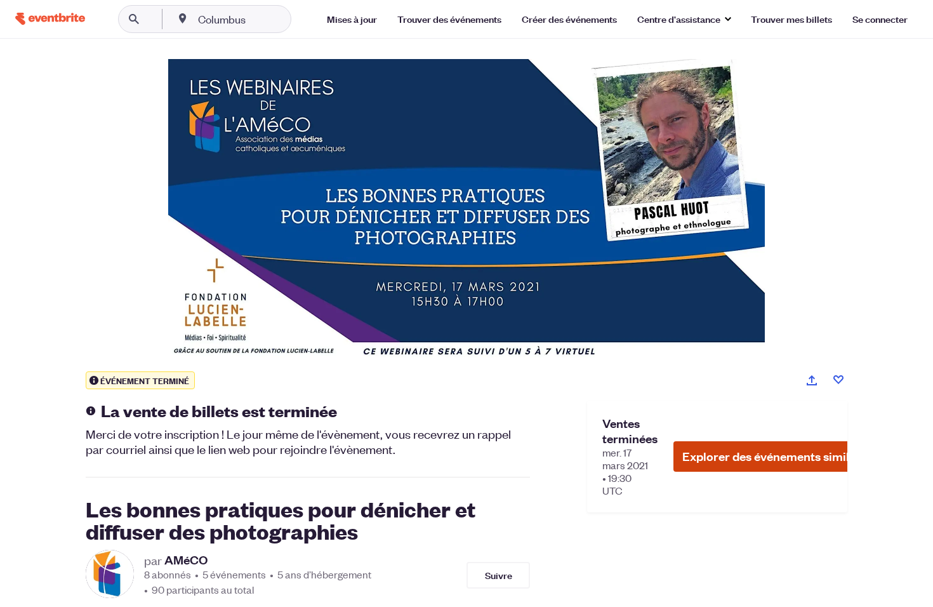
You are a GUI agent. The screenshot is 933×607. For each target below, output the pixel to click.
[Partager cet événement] (811, 380)
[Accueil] (50, 19)
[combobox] (262, 19)
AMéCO (186, 560)
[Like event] (838, 380)
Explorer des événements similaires (779, 456)
